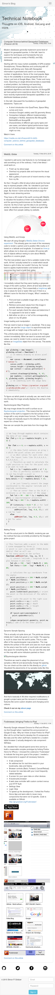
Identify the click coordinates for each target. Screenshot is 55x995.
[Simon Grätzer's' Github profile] (4, 967)
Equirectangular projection (14, 411)
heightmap (43, 288)
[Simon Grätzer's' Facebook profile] (31, 967)
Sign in (33, 992)
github (44, 665)
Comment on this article (13, 144)
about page (26, 708)
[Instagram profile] (45, 967)
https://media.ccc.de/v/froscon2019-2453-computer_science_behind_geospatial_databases (24, 139)
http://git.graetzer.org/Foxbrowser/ (23, 801)
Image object (25, 327)
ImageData (17, 341)
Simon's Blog (8, 3)
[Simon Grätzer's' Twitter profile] (18, 967)
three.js (46, 248)
